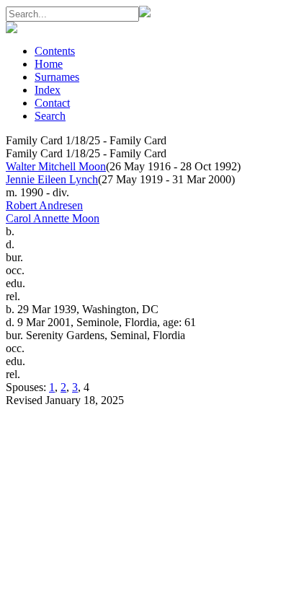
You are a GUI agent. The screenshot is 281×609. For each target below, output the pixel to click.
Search (50, 116)
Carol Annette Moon (52, 218)
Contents (55, 51)
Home (49, 64)
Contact (52, 103)
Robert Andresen (44, 205)
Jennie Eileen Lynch (52, 179)
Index (48, 90)
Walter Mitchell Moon (56, 166)
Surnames (57, 77)
